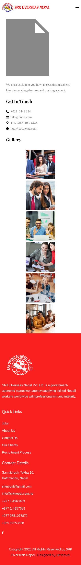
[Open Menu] (77, 7)
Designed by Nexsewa (53, 555)
